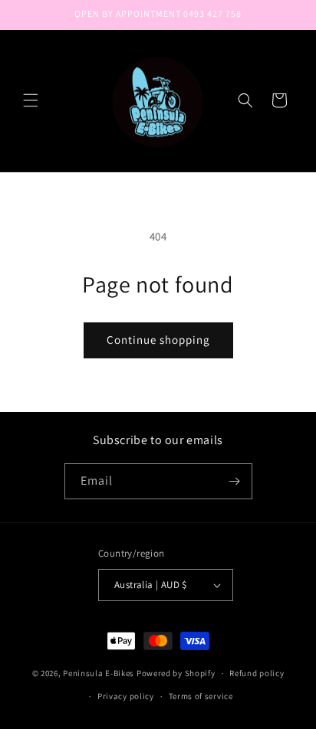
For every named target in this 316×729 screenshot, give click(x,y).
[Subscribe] (235, 481)
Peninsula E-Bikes (98, 673)
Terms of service (201, 696)
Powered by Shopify (176, 673)
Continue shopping (158, 339)
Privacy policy (125, 696)
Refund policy (256, 673)
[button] (31, 100)
